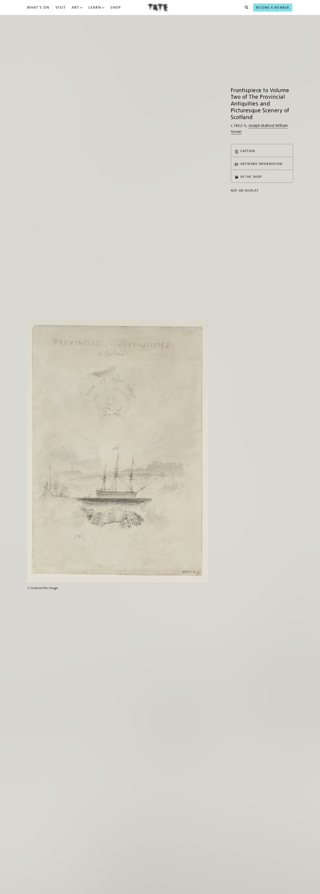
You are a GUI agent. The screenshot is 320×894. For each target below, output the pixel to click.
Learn (95, 7)
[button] (245, 7)
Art (75, 7)
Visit (61, 7)
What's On (38, 7)
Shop (115, 7)
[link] (42, 588)
